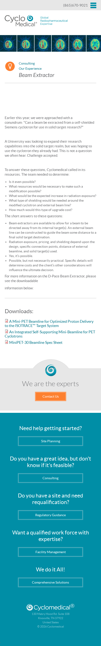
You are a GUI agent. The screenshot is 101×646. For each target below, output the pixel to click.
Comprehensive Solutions (50, 582)
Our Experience (30, 68)
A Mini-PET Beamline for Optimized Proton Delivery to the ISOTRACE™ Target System (49, 323)
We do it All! (50, 569)
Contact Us (51, 396)
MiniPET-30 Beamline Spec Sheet (35, 342)
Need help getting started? (50, 428)
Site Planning (50, 441)
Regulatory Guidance (50, 515)
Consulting (27, 63)
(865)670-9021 (75, 5)
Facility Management (50, 552)
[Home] (36, 21)
